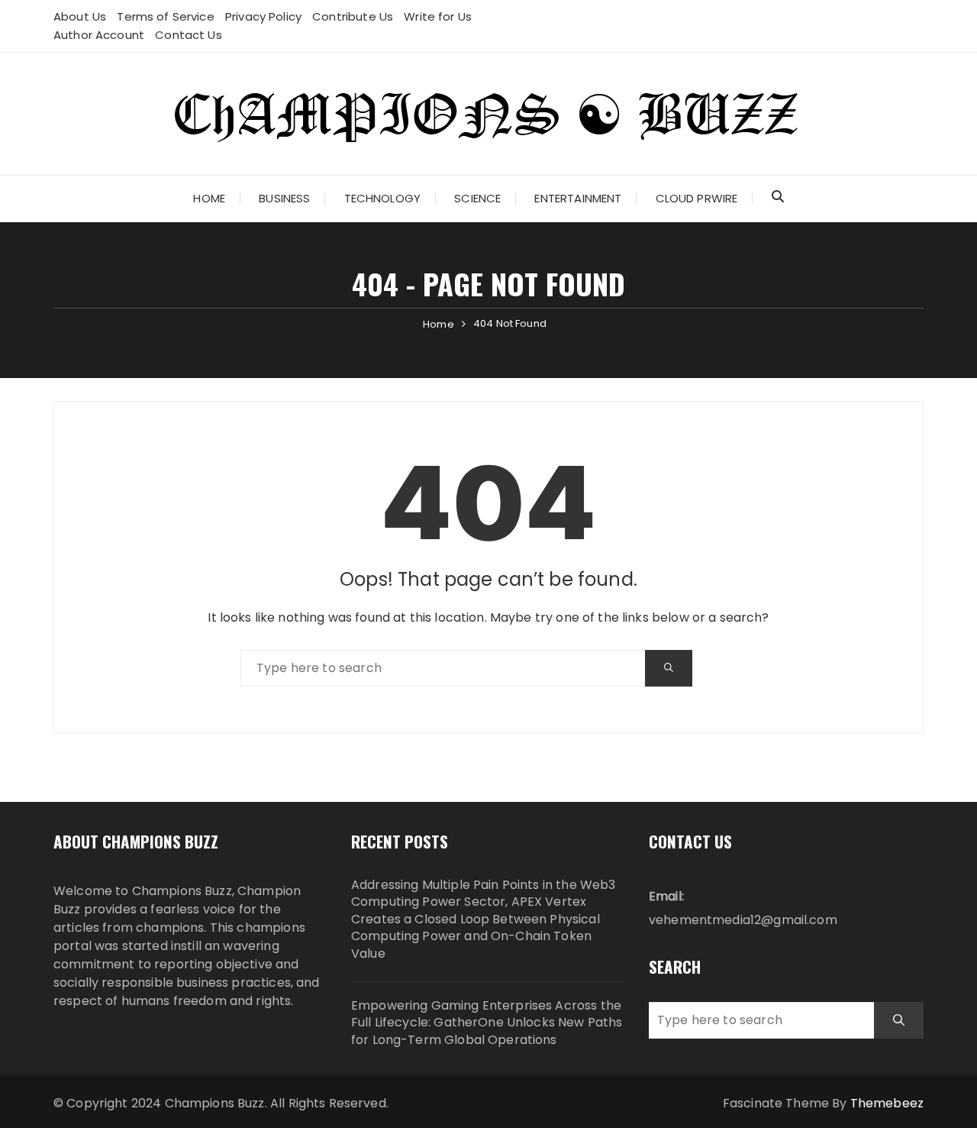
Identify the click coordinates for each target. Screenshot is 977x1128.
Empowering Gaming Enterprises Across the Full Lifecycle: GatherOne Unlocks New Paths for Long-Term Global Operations (486, 1023)
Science (477, 198)
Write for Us (438, 16)
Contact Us (188, 35)
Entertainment (577, 198)
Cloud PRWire (697, 198)
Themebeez (887, 1103)
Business (284, 198)
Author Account (98, 35)
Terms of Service (165, 16)
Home (209, 198)
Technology (382, 198)
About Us (79, 16)
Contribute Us (352, 16)
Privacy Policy (263, 16)
